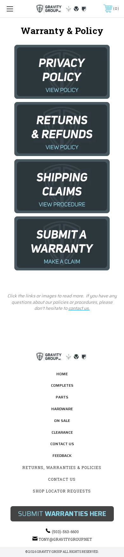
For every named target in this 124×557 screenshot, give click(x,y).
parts (62, 397)
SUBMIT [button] (62, 513)
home (62, 374)
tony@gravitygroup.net (65, 539)
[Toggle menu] (18, 8)
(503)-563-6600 (65, 531)
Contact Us (62, 444)
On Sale (62, 421)
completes (62, 385)
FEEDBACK (62, 455)
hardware (62, 409)
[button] (62, 72)
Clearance (62, 432)
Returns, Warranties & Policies (61, 467)
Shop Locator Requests (62, 490)
